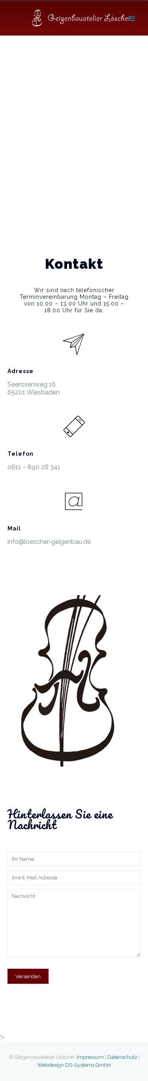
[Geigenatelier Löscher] (82, 18)
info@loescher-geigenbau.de (49, 541)
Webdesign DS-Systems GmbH (74, 1065)
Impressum (90, 1057)
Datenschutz (122, 1057)
